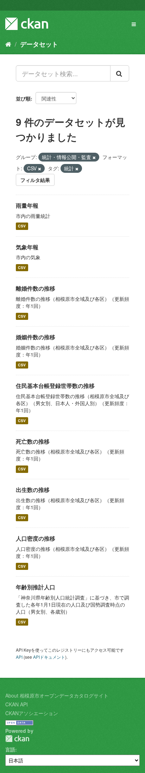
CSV (22, 226)
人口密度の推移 (35, 538)
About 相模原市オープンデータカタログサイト (56, 695)
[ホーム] (8, 43)
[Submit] (119, 73)
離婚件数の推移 (35, 288)
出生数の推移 (33, 490)
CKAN (17, 738)
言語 (10, 749)
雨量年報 (27, 205)
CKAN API (16, 704)
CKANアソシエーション (31, 713)
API (19, 657)
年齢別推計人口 (35, 587)
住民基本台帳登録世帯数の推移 (55, 386)
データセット (39, 44)
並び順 (23, 98)
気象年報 (27, 247)
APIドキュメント (49, 657)
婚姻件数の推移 (35, 337)
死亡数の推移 (33, 441)
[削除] (94, 157)
